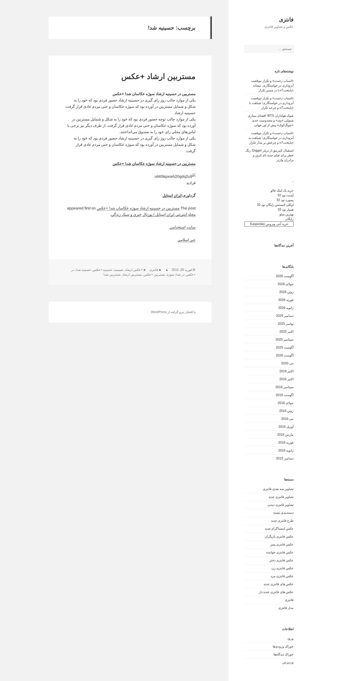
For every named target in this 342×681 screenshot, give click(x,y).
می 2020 (287, 363)
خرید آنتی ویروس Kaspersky (269, 224)
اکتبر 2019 (286, 371)
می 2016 (287, 418)
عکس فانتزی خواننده (280, 552)
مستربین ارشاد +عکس (158, 76)
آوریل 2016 (286, 426)
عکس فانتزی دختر (281, 560)
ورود (290, 638)
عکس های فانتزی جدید (279, 584)
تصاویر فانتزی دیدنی (280, 504)
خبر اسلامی (187, 240)
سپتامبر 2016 (285, 387)
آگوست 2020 (285, 355)
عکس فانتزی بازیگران (279, 536)
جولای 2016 (286, 403)
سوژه (170, 274)
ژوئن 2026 (286, 292)
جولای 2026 (286, 284)
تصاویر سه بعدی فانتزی (278, 489)
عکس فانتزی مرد (282, 576)
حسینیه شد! (83, 269)
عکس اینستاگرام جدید (279, 528)
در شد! (180, 274)
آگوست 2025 (285, 347)
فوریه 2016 (286, 442)
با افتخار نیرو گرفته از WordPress (173, 312)
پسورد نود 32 (285, 200)
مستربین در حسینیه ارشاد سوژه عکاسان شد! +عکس (154, 163)
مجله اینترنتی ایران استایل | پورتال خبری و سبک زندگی (153, 214)
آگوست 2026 (285, 276)
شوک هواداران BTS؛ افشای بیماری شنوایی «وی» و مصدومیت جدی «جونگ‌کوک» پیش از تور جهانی (271, 120)
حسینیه (119, 269)
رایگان (289, 219)
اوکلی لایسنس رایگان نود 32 (275, 204)
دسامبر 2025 (285, 315)
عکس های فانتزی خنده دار (276, 592)
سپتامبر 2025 (285, 339)
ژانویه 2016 (286, 450)
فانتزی (286, 20)
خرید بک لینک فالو (282, 190)
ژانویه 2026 (286, 307)
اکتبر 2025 (286, 331)
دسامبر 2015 (285, 458)
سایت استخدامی (183, 227)
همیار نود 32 (286, 209)
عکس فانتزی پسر (282, 544)
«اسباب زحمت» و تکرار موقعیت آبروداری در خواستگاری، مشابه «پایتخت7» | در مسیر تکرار (272, 85)
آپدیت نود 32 (285, 195)
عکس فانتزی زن (283, 568)
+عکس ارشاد (134, 269)
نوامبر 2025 (286, 323)
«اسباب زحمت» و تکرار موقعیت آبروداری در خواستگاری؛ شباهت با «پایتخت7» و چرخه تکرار (271, 102)
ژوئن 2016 (286, 411)
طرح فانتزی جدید (282, 520)
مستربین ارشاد (132, 274)
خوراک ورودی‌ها (283, 646)
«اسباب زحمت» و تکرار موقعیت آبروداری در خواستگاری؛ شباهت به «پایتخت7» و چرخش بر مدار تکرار (271, 137)
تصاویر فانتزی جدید (281, 497)
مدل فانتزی (286, 607)
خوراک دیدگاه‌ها (284, 654)
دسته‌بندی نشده (283, 512)
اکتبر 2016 (286, 379)
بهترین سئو (286, 214)
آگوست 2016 (285, 395)
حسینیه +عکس (102, 269)
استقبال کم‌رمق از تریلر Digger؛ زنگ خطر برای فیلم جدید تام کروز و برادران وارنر (269, 155)
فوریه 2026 (286, 300)
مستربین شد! (112, 274)
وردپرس (288, 662)
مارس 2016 (285, 434)
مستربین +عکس (154, 274)
